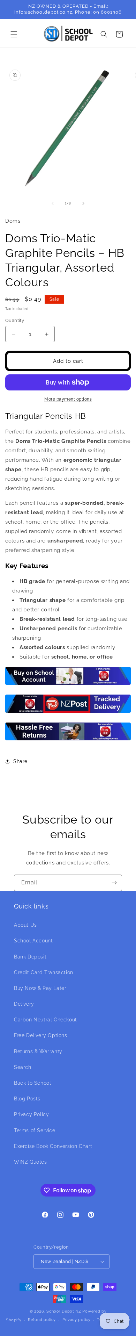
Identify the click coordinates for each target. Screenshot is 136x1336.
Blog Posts (27, 1098)
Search (22, 1067)
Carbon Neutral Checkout (45, 1019)
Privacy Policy (31, 1114)
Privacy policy (76, 1319)
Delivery (24, 1004)
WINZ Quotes (30, 1162)
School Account (33, 940)
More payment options (68, 399)
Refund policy (42, 1319)
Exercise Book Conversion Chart (53, 1146)
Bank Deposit (30, 957)
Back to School (32, 1083)
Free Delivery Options (40, 1035)
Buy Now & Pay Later (40, 988)
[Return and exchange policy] (68, 740)
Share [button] (20, 761)
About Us (25, 925)
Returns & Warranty (38, 1051)
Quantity (14, 320)
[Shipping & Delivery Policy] (68, 712)
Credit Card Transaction (43, 972)
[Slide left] (52, 203)
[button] (14, 34)
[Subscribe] (114, 883)
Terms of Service (34, 1130)
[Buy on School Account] (68, 684)
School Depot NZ (63, 1311)
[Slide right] (83, 203)
